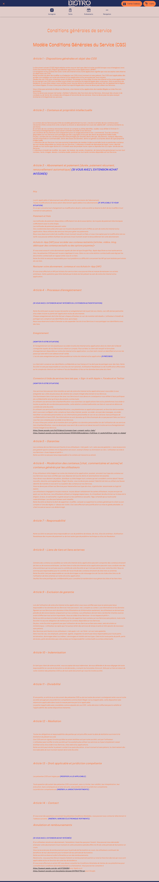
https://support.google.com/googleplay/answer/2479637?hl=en (59, 871)
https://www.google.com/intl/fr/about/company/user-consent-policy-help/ (64, 430)
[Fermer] (3, 3)
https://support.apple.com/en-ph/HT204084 (51, 868)
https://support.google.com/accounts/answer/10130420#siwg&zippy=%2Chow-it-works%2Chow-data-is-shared (79, 433)
